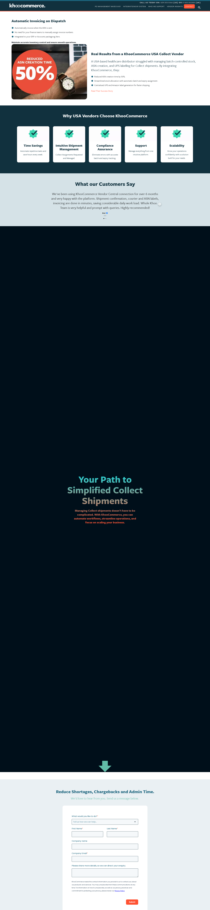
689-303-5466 (167, 2)
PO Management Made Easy (108, 6)
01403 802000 (189, 2)
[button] (50, 204)
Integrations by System (134, 6)
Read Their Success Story (102, 90)
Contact (189, 6)
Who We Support (156, 6)
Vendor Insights (175, 6)
